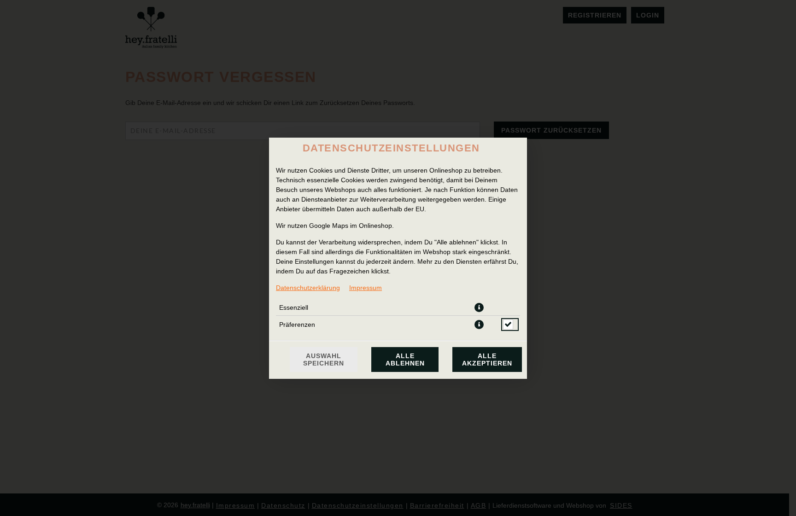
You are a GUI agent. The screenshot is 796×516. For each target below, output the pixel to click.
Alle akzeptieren (487, 359)
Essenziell (293, 307)
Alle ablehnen (405, 359)
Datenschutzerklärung (308, 287)
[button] (479, 307)
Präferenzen (297, 324)
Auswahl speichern (323, 359)
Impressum (365, 287)
